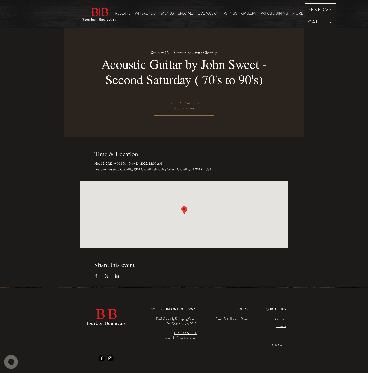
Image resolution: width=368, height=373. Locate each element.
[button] (167, 13)
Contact (280, 318)
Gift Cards (279, 345)
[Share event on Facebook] (96, 276)
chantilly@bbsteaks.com (181, 337)
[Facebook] (102, 358)
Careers (281, 325)
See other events (184, 108)
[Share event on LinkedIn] (117, 276)
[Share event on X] (107, 276)
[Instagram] (110, 358)
